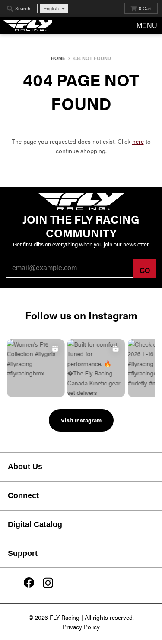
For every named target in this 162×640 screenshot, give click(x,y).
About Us (25, 466)
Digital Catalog (35, 524)
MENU (147, 25)
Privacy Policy (81, 626)
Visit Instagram (81, 420)
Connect (23, 495)
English (51, 8)
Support (23, 553)
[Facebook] (29, 583)
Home (58, 58)
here (138, 141)
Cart (145, 8)
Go (145, 270)
